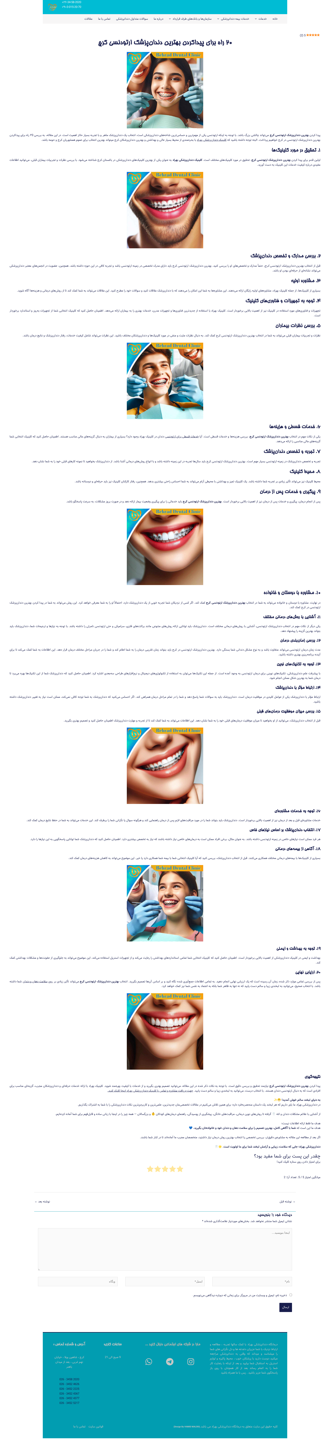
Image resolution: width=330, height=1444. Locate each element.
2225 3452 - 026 (69, 1389)
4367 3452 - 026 (69, 1393)
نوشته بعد (42, 1201)
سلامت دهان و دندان (35, 981)
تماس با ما (79, 1426)
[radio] (180, 1170)
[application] (257, 19)
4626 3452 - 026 (69, 1384)
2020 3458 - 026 (69, 1379)
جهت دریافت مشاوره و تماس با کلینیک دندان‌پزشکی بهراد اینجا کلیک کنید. (150, 1091)
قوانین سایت (95, 1426)
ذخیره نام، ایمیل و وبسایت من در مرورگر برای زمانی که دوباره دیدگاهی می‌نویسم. (240, 1295)
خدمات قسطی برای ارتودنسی (182, 436)
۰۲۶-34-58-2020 (71, 2)
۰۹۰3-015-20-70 (71, 7)
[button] (190, 1361)
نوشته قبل (287, 1201)
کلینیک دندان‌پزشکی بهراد (211, 140)
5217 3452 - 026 (69, 1403)
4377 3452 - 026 (69, 1398)
